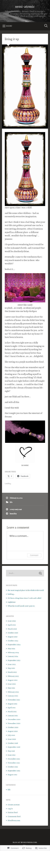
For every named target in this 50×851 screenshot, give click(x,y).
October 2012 (13, 767)
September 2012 (14, 770)
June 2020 (12, 739)
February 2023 (13, 676)
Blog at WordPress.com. (25, 842)
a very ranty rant (16, 509)
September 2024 (14, 644)
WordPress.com (14, 820)
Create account (13, 804)
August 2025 (12, 636)
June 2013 (11, 755)
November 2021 (14, 699)
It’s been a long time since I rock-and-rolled (24, 598)
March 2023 (12, 672)
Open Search (45, 26)
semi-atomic (25, 6)
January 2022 (13, 695)
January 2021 (13, 715)
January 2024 (13, 656)
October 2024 (13, 640)
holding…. (11, 594)
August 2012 (12, 774)
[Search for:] (25, 573)
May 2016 (11, 751)
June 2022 (12, 684)
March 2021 (12, 711)
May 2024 (11, 648)
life (11, 502)
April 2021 (11, 707)
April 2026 (12, 625)
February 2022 (13, 692)
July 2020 (11, 735)
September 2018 (14, 747)
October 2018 (13, 743)
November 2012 (14, 763)
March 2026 (12, 629)
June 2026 (12, 621)
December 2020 (14, 719)
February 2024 (13, 652)
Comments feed (14, 816)
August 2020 (12, 731)
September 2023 (14, 660)
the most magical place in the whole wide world (26, 590)
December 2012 (14, 759)
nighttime (11, 602)
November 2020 (14, 723)
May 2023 (11, 668)
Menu (9, 26)
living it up (12, 39)
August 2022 (12, 680)
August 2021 (12, 703)
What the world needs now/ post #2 (21, 606)
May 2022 (11, 688)
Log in (10, 808)
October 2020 (13, 727)
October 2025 (13, 632)
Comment (34, 555)
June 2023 (12, 664)
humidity (13, 513)
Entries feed (12, 812)
